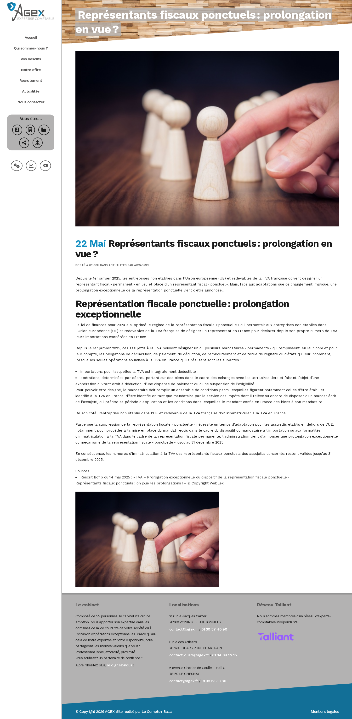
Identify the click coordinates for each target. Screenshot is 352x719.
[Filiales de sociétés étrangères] (24, 143)
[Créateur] (17, 130)
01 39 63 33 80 (213, 681)
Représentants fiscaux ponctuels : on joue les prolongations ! (129, 483)
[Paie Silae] (45, 166)
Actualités (118, 265)
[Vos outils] (17, 166)
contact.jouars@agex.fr (189, 655)
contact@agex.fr (183, 629)
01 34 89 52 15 (224, 655)
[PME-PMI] (44, 130)
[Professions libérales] (37, 143)
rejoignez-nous (119, 665)
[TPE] (30, 130)
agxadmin (141, 265)
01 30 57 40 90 (214, 629)
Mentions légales (325, 711)
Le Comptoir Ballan (157, 711)
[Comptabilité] (31, 166)
